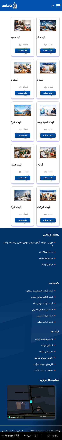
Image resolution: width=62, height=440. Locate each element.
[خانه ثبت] (10, 5)
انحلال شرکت (47, 345)
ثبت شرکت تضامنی (44, 322)
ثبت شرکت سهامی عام (43, 303)
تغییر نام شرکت (46, 352)
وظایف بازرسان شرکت (43, 370)
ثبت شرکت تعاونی (45, 316)
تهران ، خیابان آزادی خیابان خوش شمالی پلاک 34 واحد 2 (28, 244)
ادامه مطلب (47, 50)
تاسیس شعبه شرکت (44, 339)
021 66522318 (46, 252)
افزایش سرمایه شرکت (43, 364)
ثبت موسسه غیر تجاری (42, 310)
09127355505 (46, 258)
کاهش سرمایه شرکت (43, 358)
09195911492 (47, 265)
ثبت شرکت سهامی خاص (42, 297)
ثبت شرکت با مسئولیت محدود (39, 291)
